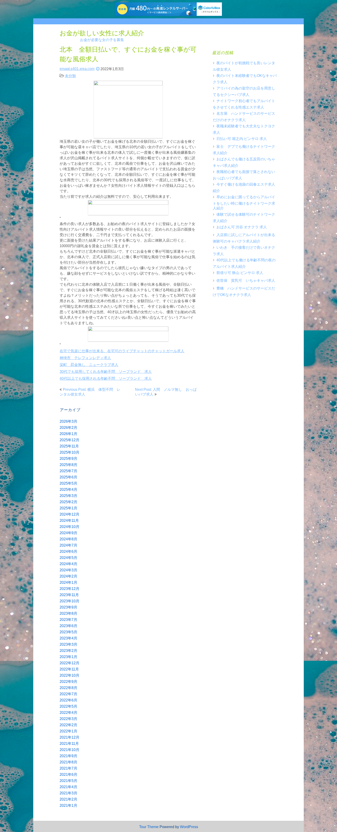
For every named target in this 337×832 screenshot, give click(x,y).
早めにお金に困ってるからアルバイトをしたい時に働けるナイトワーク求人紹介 (244, 202)
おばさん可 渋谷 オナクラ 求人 (241, 227)
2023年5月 (68, 632)
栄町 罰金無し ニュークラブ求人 (89, 365)
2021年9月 (68, 756)
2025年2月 (68, 502)
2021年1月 (68, 805)
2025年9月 (68, 459)
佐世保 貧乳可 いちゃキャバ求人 (245, 280)
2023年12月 (69, 589)
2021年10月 (69, 750)
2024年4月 (68, 564)
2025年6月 (68, 477)
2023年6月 (68, 626)
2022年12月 (69, 663)
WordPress (189, 827)
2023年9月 (68, 607)
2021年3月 (68, 793)
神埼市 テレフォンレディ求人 (85, 358)
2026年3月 (68, 421)
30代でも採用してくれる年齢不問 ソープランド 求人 (106, 372)
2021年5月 (68, 781)
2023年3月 (68, 644)
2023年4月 (68, 638)
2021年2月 (68, 799)
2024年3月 (68, 570)
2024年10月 (69, 527)
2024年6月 (68, 551)
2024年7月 (68, 545)
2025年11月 (69, 446)
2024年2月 (68, 576)
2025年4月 (68, 489)
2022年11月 (69, 669)
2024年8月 (68, 539)
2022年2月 (68, 725)
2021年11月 (69, 743)
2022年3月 (68, 719)
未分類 (70, 76)
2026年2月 (68, 428)
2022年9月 (68, 682)
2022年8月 (68, 688)
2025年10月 (69, 452)
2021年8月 (68, 762)
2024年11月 (69, 520)
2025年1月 (68, 508)
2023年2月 (68, 651)
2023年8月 (68, 613)
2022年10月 (69, 675)
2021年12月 (69, 737)
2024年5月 (68, 558)
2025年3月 (68, 496)
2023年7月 (68, 620)
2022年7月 (68, 694)
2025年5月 (68, 483)
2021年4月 (68, 787)
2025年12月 (69, 440)
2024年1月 (68, 582)
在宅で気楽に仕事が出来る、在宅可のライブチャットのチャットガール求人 (122, 351)
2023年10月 (69, 601)
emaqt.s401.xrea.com (77, 69)
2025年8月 (68, 465)
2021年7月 (68, 768)
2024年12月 (69, 514)
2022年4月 (68, 713)
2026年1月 (68, 434)
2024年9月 (68, 533)
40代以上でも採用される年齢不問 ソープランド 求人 (106, 378)
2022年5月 (68, 706)
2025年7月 (68, 471)
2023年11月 (69, 595)
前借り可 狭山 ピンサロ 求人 (239, 273)
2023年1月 (68, 657)
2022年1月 (68, 731)
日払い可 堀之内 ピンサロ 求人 (241, 139)
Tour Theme (149, 827)
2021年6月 (68, 774)
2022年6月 (68, 700)
